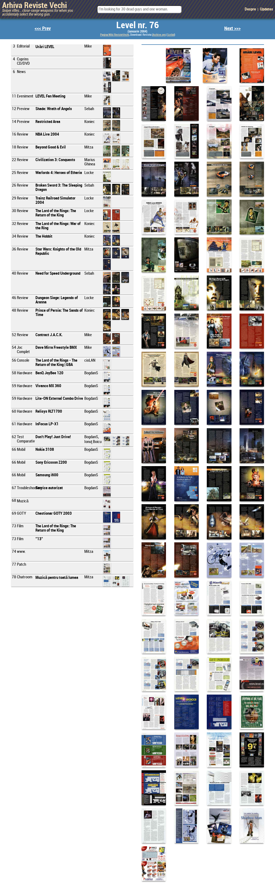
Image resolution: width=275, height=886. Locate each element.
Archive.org (159, 35)
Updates (266, 9)
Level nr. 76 (137, 25)
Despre (250, 9)
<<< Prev (43, 28)
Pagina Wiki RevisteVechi (114, 35)
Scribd (170, 35)
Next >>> (232, 28)
